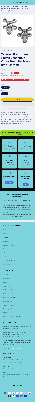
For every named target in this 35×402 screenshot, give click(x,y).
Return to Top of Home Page (12, 316)
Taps (8, 6)
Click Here (9, 182)
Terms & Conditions (9, 305)
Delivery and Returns (9, 290)
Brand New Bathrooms (14, 399)
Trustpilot (11, 203)
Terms (25, 184)
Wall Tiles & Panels (9, 260)
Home (3, 6)
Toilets (5, 256)
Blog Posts (6, 278)
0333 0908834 (16, 348)
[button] (17, 104)
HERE (20, 134)
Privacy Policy (7, 301)
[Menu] (3, 3)
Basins (5, 249)
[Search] (27, 3)
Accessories (7, 264)
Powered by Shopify (25, 399)
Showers (5, 237)
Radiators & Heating (9, 245)
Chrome (5, 87)
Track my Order (8, 309)
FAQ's (5, 312)
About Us (6, 274)
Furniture (6, 241)
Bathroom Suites (8, 230)
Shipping (11, 75)
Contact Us (6, 282)
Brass (5, 93)
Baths (5, 233)
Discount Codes (8, 293)
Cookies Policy (7, 286)
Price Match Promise (9, 297)
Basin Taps (15, 6)
